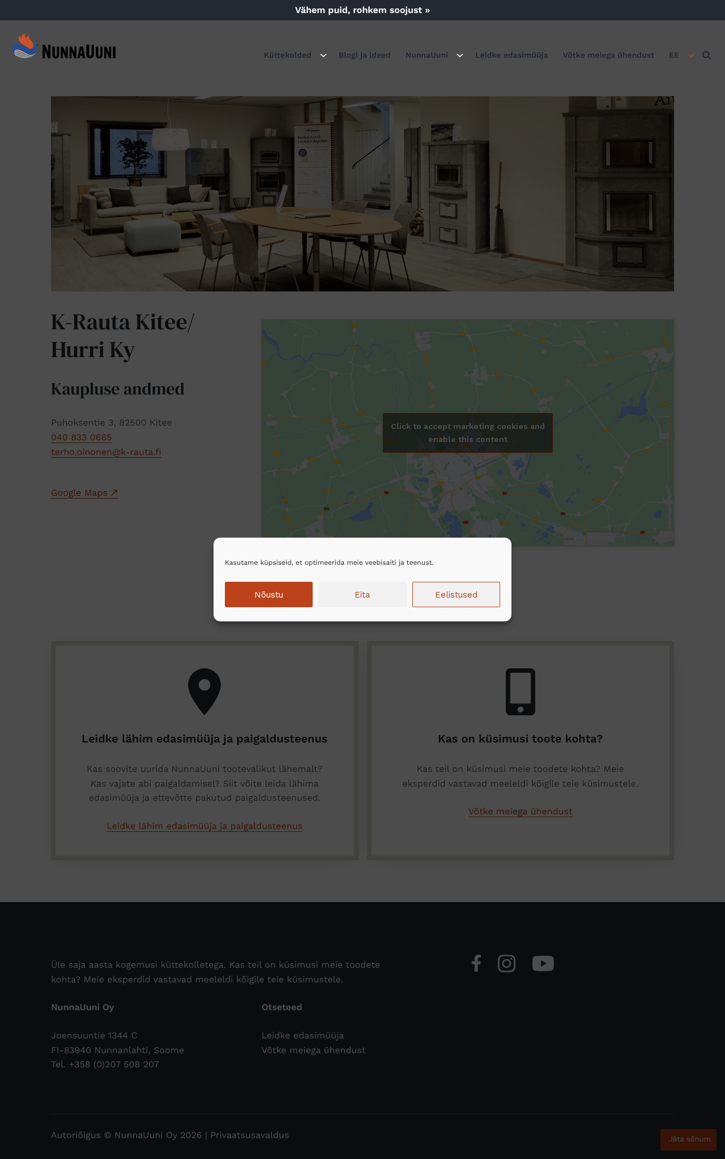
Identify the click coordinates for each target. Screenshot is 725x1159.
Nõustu (268, 595)
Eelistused (456, 595)
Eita (362, 595)
